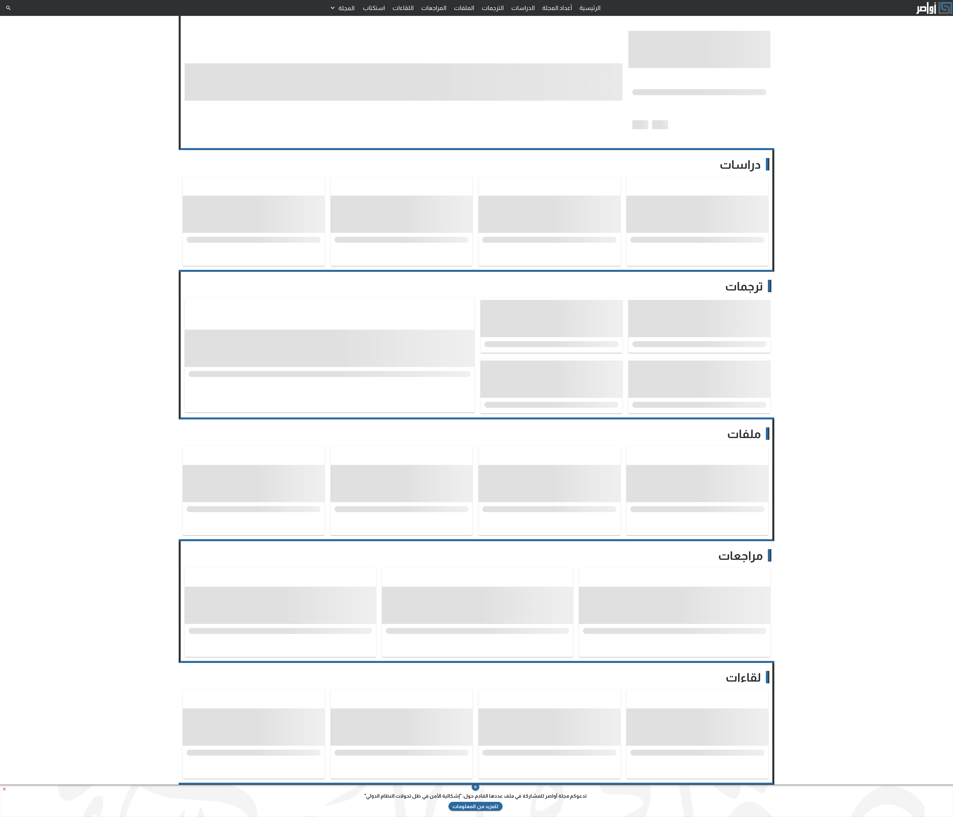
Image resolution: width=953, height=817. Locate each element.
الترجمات (493, 7)
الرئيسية (590, 7)
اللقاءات (403, 7)
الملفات (464, 7)
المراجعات (433, 7)
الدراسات (523, 7)
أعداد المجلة (557, 7)
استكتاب (374, 7)
